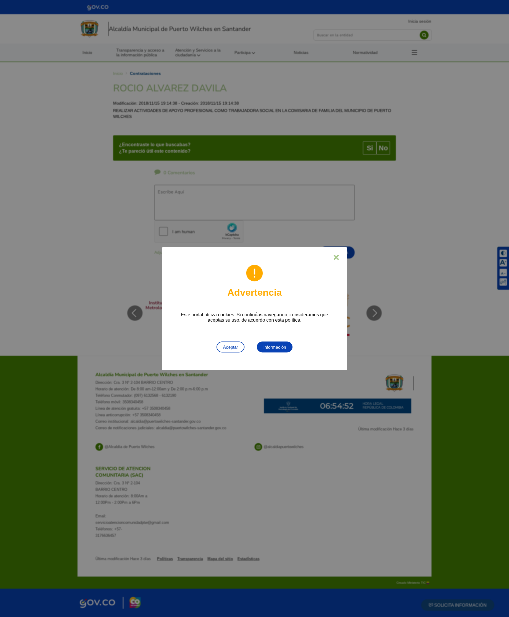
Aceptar (230, 346)
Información (274, 346)
